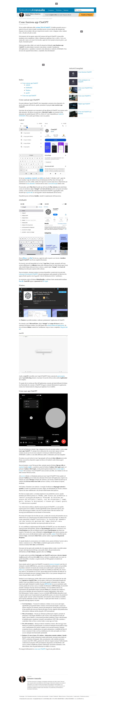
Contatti (51, 696)
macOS (28, 93)
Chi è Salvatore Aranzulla (31, 696)
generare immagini (54, 564)
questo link (30, 192)
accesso (23, 476)
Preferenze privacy (84, 696)
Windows (28, 90)
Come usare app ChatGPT (29, 95)
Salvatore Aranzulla (24, 24)
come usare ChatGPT (40, 649)
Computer (51, 10)
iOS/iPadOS (29, 87)
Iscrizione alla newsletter (42, 696)
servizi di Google (52, 183)
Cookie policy (76, 696)
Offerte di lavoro (62, 696)
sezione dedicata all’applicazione (55, 325)
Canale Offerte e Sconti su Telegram (32, 14)
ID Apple (45, 281)
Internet (66, 10)
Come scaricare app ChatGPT (30, 83)
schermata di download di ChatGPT (28, 274)
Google (21, 470)
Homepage (21, 696)
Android (28, 85)
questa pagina (61, 376)
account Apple (60, 469)
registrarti (21, 467)
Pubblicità (55, 696)
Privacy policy (70, 696)
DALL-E (21, 569)
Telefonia (59, 10)
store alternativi (31, 183)
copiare (53, 534)
